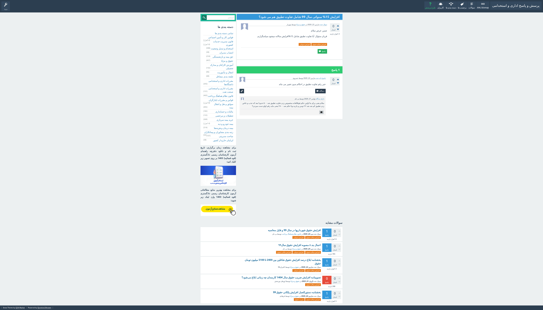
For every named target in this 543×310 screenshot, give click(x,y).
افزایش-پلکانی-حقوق (284, 252)
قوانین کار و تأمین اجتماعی (220, 37)
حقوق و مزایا (300, 25)
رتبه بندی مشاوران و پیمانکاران (218, 132)
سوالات (472, 8)
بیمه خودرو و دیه (225, 124)
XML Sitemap (483, 8)
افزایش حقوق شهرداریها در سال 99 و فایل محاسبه (294, 230)
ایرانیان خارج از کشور (223, 140)
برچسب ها (462, 8)
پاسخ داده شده (320, 78)
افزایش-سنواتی (305, 44)
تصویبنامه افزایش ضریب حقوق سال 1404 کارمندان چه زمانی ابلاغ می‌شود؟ (281, 277)
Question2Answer (44, 308)
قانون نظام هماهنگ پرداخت (220, 96)
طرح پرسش (430, 8)
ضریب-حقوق (299, 299)
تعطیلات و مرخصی (224, 115)
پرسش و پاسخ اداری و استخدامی (515, 5)
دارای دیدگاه (320, 99)
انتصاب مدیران (226, 52)
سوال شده (323, 25)
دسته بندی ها (451, 8)
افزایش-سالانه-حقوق (319, 44)
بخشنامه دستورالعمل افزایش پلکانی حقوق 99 (297, 292)
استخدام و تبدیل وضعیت (222, 48)
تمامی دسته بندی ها (224, 33)
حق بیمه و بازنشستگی (223, 56)
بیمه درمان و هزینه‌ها (223, 128)
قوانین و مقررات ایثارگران (221, 100)
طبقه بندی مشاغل (224, 76)
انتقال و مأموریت (225, 72)
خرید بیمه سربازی (224, 120)
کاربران (441, 8)
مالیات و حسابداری (224, 111)
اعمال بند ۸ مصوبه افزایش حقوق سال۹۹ (299, 245)
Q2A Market (20, 308)
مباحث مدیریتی (226, 136)
